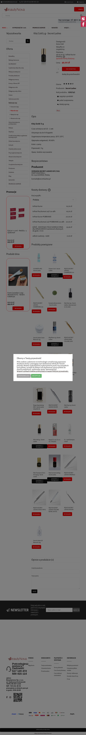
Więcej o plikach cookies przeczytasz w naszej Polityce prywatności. (43, 371)
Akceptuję (36, 376)
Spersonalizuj (23, 376)
